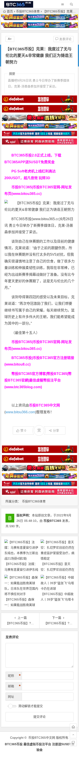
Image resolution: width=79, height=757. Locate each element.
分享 (56, 430)
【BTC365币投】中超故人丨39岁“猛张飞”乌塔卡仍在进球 (57, 599)
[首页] (73, 726)
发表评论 (65, 39)
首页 (10, 11)
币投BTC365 (52, 520)
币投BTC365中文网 (41, 737)
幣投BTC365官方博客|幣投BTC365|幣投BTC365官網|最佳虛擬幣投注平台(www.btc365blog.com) (38, 380)
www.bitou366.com (20, 412)
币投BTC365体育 (28, 11)
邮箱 (14, 686)
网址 (11, 696)
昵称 (14, 675)
